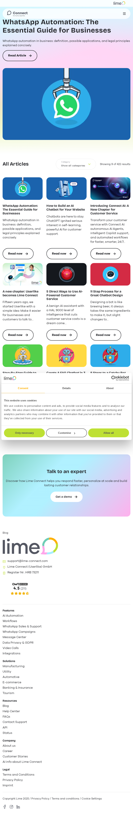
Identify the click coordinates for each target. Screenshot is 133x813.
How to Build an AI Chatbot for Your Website (65, 207)
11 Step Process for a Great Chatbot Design (106, 293)
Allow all (108, 432)
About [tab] (110, 388)
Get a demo (64, 497)
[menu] (124, 13)
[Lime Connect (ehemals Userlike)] (66, 589)
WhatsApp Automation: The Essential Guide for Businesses (57, 26)
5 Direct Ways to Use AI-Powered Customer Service (64, 295)
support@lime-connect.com (27, 561)
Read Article (17, 57)
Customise (64, 432)
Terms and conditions (65, 798)
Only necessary (24, 432)
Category (65, 162)
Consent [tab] (23, 388)
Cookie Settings (92, 798)
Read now (21, 255)
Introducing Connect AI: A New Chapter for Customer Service (109, 209)
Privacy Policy (40, 798)
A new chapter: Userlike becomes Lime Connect (20, 293)
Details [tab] (66, 388)
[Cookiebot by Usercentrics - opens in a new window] (114, 378)
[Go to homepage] (17, 14)
